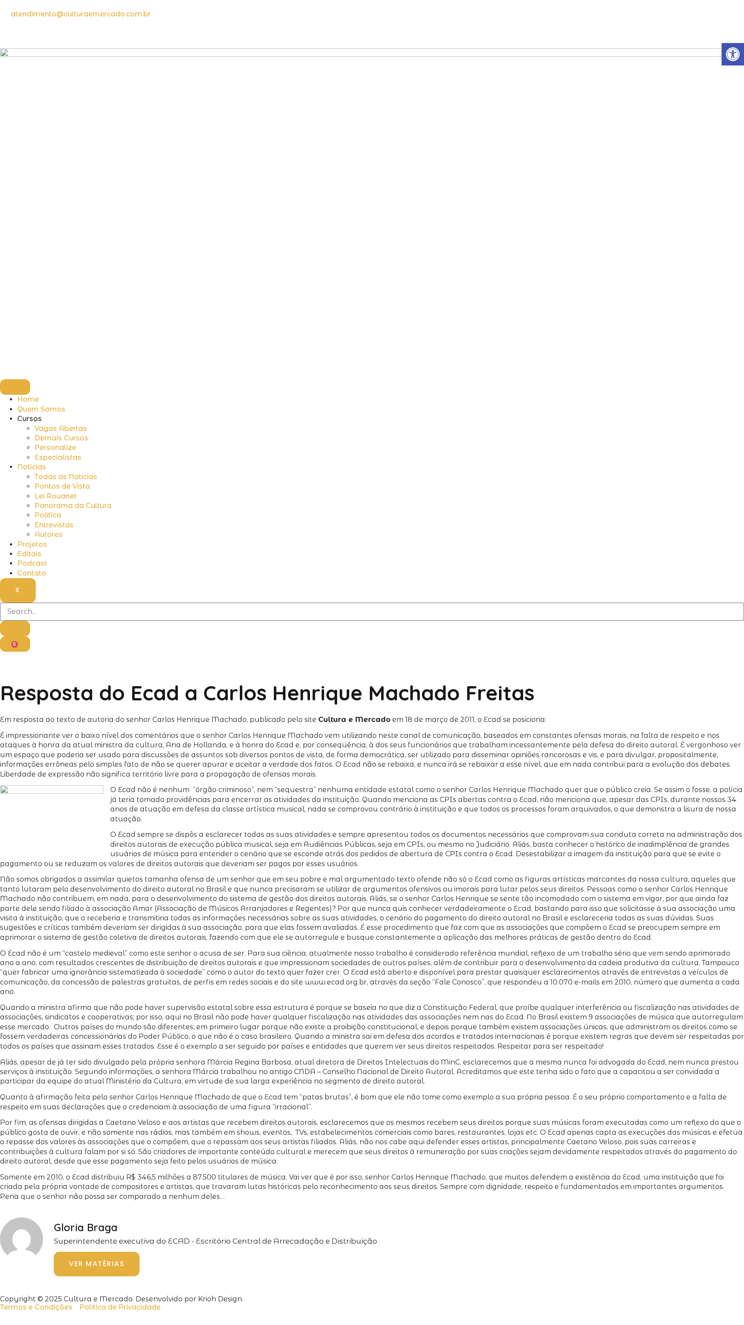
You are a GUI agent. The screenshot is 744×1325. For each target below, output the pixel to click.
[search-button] (15, 628)
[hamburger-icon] (15, 387)
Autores (48, 534)
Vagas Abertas (60, 428)
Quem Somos (41, 409)
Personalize (55, 447)
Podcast (32, 563)
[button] (733, 54)
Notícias (31, 467)
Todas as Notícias (65, 477)
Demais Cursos (61, 438)
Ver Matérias (96, 1264)
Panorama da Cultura (73, 506)
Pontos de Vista (62, 486)
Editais (29, 554)
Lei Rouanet (55, 496)
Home (28, 399)
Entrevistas (54, 525)
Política (47, 515)
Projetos (32, 544)
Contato (31, 573)
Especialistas (57, 457)
